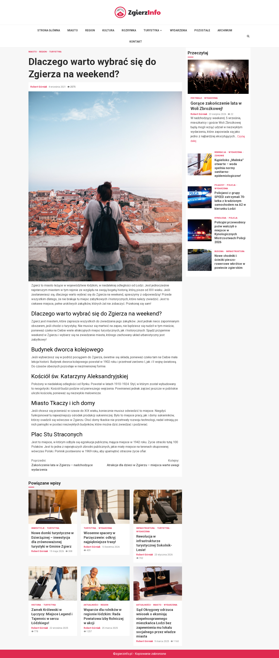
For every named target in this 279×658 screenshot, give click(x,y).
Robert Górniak (39, 86)
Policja (231, 185)
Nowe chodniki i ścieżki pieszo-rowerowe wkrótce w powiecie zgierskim (200, 260)
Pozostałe (202, 30)
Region (90, 30)
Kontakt (135, 41)
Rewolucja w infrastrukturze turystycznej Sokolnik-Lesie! (157, 507)
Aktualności (91, 605)
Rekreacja (220, 152)
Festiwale (196, 98)
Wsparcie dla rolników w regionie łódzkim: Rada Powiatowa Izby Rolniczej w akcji (105, 583)
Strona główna (48, 30)
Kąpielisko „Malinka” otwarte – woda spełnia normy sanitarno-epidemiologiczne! (200, 164)
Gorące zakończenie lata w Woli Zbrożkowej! (218, 77)
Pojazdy (219, 185)
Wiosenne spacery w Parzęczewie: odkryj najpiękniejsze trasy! (105, 507)
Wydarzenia (178, 30)
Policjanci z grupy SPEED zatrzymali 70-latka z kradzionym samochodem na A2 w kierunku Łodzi (200, 197)
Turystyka (151, 30)
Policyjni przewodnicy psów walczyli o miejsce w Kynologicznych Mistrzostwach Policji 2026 (200, 230)
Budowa (219, 251)
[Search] (248, 36)
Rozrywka (129, 30)
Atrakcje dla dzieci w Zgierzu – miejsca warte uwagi (143, 463)
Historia (36, 605)
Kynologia (220, 218)
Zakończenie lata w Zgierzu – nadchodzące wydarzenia (62, 465)
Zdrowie (219, 156)
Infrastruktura (145, 528)
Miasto (72, 30)
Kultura (108, 30)
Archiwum (225, 30)
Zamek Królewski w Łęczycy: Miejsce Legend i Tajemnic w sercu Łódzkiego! (52, 583)
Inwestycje (38, 528)
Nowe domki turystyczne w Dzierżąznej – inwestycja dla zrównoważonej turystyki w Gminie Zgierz (52, 507)
